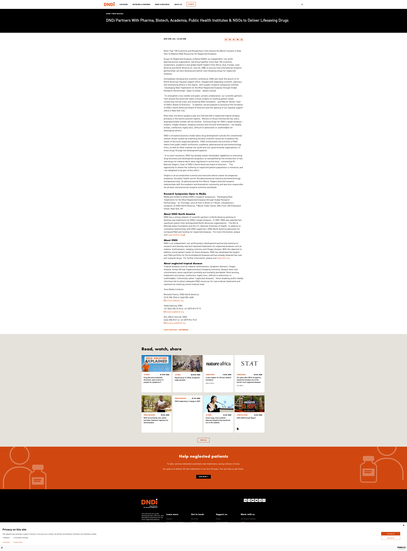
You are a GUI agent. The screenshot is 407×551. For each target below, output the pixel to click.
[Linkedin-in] (245, 500)
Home (108, 14)
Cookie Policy (18, 542)
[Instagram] (249, 500)
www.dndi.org (223, 258)
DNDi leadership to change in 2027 (187, 401)
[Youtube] (252, 500)
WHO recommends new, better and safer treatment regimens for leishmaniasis (156, 420)
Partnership (183, 330)
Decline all (390, 538)
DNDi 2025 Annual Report (246, 418)
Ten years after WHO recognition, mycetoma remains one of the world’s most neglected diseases (249, 380)
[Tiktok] (260, 500)
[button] (226, 39)
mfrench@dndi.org (174, 301)
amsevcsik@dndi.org (175, 323)
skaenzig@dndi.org (175, 312)
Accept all (390, 534)
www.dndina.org (175, 235)
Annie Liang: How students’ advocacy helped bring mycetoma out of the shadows (218, 420)
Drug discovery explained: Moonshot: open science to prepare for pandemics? (153, 380)
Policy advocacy (171, 330)
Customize (6, 542)
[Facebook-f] (264, 500)
